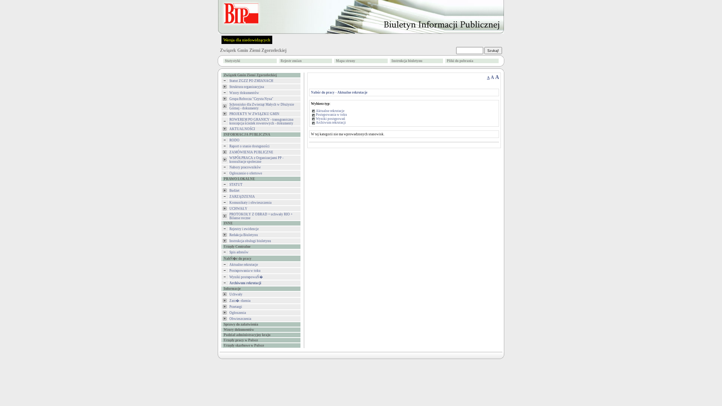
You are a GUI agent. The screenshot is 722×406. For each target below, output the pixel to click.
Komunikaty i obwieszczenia (250, 203)
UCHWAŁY (238, 209)
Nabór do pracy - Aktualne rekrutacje (339, 92)
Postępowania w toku (331, 115)
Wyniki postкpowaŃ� (246, 277)
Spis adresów (239, 252)
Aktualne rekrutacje (243, 265)
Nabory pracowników (245, 167)
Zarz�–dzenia (239, 301)
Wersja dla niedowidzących (246, 40)
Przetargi (235, 307)
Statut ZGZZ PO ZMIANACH (251, 81)
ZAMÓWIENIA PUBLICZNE (251, 152)
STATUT (236, 184)
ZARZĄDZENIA (242, 196)
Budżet (234, 190)
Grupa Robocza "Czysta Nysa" (251, 99)
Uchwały (236, 294)
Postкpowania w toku (245, 271)
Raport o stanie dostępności (249, 146)
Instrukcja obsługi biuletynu (250, 241)
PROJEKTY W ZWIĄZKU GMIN (254, 114)
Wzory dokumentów (244, 93)
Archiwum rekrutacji (331, 122)
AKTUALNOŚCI (242, 129)
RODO (234, 140)
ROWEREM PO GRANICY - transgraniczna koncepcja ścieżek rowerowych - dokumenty (261, 121)
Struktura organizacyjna (246, 87)
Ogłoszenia (237, 313)
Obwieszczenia (240, 319)
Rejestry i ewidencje (244, 229)
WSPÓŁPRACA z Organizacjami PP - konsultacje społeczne (256, 160)
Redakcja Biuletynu (243, 235)
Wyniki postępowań (330, 119)
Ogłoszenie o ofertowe (245, 173)
